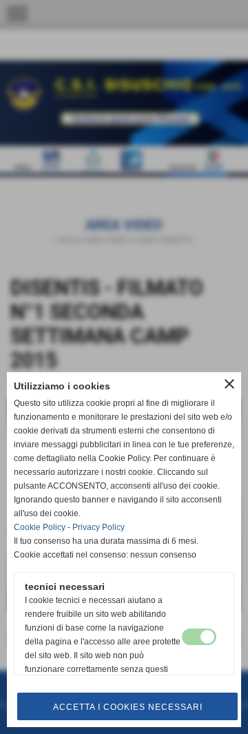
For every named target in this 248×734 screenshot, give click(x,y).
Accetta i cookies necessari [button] (128, 707)
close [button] (229, 384)
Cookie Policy (39, 527)
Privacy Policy (98, 527)
